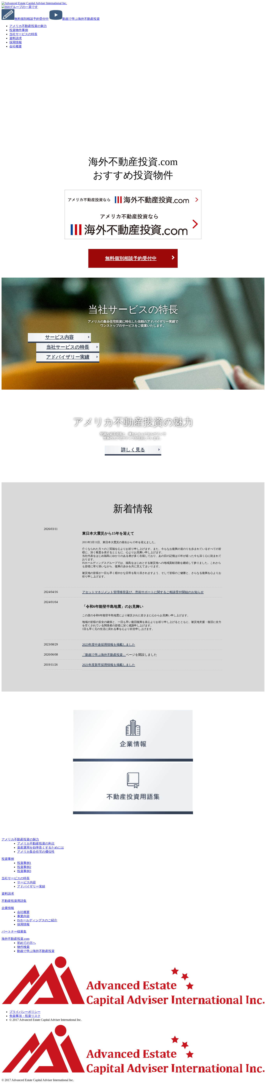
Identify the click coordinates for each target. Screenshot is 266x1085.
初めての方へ (26, 942)
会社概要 (15, 46)
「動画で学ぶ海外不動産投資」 (104, 654)
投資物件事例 (18, 30)
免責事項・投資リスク (25, 1016)
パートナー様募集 (14, 931)
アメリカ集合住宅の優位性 (36, 851)
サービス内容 (59, 337)
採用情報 (23, 924)
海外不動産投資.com (15, 938)
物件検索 (23, 947)
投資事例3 (24, 871)
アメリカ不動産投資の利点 (36, 843)
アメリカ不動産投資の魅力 (28, 26)
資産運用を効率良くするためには (40, 847)
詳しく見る (133, 449)
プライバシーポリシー (25, 1011)
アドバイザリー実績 (67, 356)
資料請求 (8, 893)
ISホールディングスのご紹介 (37, 920)
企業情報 (8, 908)
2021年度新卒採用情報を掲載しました (108, 664)
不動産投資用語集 (14, 900)
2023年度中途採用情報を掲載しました (108, 644)
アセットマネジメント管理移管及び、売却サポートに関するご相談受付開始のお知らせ (143, 592)
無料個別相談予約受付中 (131, 258)
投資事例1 (24, 863)
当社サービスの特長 (23, 34)
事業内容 (23, 916)
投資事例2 (24, 867)
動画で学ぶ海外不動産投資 (36, 951)
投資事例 (8, 858)
